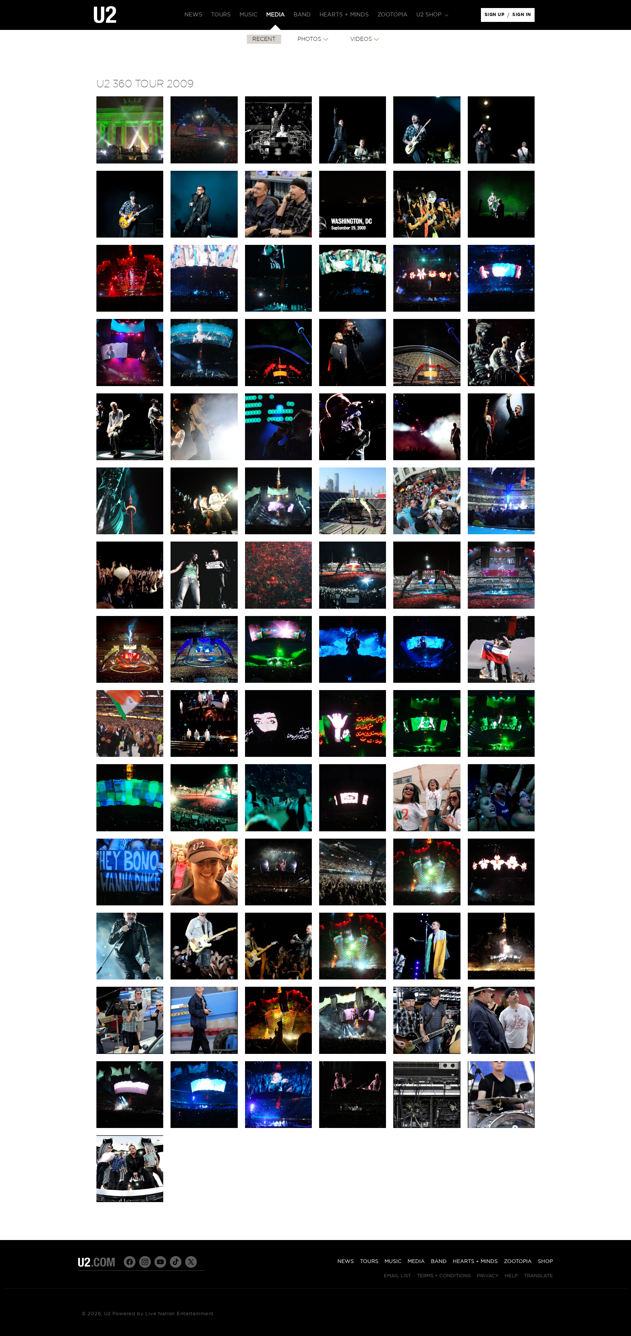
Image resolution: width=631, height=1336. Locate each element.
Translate (538, 1276)
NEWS (345, 1261)
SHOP (545, 1261)
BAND (439, 1261)
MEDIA (416, 1261)
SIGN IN (523, 16)
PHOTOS (309, 39)
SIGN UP (496, 16)
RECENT (264, 39)
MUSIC (393, 1261)
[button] (431, 15)
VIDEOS (361, 39)
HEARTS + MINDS (475, 1261)
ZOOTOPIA (518, 1261)
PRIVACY (487, 1276)
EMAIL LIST (397, 1276)
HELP (511, 1276)
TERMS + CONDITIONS (444, 1276)
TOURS (369, 1261)
